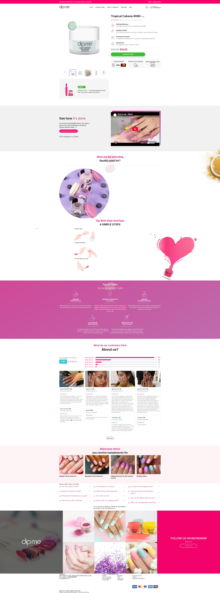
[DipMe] (64, 7)
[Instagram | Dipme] (133, 581)
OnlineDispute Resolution (138, 577)
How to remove (113, 7)
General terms (137, 575)
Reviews (124, 7)
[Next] (103, 72)
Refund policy (73, 592)
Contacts (120, 580)
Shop (91, 7)
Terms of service (83, 592)
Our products (106, 578)
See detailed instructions (68, 131)
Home (104, 575)
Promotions (100, 7)
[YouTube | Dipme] (133, 583)
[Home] (31, 542)
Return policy (63, 592)
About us (120, 578)
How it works (106, 577)
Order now (129, 54)
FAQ (130, 7)
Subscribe (105, 580)
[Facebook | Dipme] (132, 580)
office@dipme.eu (110, 508)
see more (110, 438)
